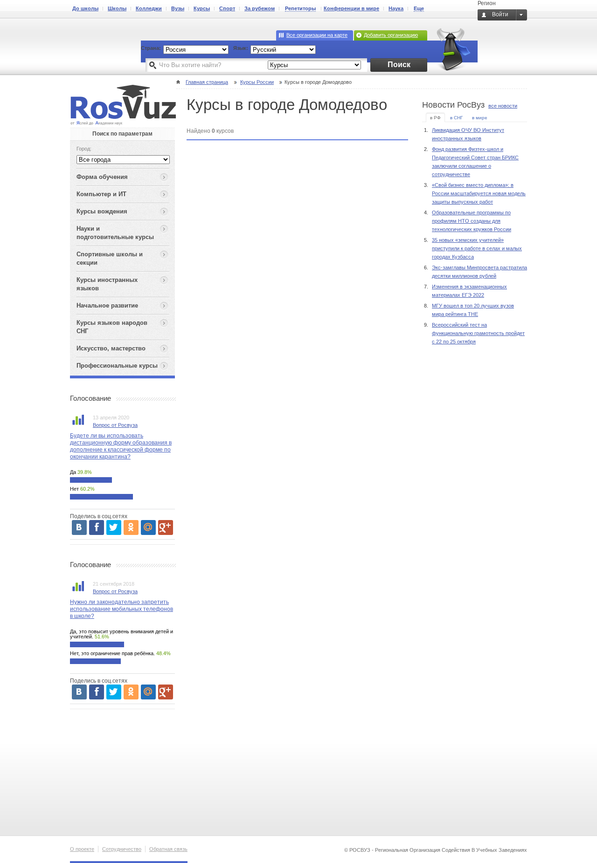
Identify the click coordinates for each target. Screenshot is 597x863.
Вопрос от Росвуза (115, 425)
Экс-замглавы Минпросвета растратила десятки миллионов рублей (479, 272)
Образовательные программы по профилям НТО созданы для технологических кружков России (471, 221)
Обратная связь (168, 849)
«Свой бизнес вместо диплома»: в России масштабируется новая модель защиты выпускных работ (479, 193)
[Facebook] (96, 527)
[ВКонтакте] (79, 527)
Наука (396, 8)
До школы (85, 8)
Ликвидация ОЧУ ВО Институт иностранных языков (468, 134)
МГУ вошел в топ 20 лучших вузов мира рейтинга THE (473, 310)
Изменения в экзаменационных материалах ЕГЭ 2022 (469, 291)
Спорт (227, 8)
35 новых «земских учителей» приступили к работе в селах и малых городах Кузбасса (477, 248)
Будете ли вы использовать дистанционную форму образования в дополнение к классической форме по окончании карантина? (121, 446)
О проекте (82, 849)
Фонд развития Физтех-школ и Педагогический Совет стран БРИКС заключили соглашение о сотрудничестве (475, 161)
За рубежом (259, 8)
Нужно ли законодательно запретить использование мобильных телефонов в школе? (121, 609)
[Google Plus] (165, 527)
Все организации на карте (316, 35)
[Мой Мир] (148, 527)
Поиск (399, 64)
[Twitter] (113, 527)
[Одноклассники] (131, 527)
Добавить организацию (391, 35)
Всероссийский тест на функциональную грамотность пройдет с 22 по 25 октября (478, 333)
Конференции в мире (351, 8)
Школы (117, 8)
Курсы (202, 8)
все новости (502, 106)
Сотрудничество (121, 849)
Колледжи (149, 8)
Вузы (177, 8)
